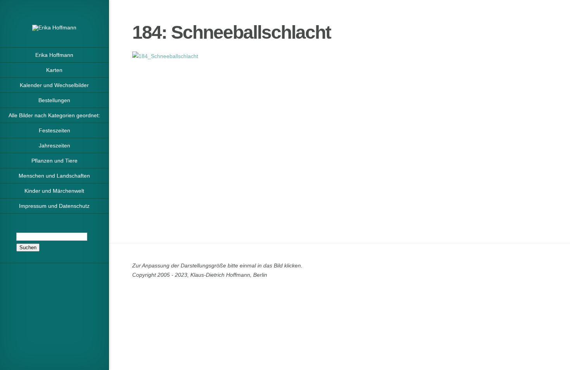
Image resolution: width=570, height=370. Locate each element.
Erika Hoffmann (54, 55)
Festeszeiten (54, 130)
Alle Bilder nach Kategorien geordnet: (54, 115)
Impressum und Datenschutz (54, 206)
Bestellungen (54, 100)
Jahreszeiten (54, 145)
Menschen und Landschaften (54, 176)
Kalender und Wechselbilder (54, 85)
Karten (54, 70)
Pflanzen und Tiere (54, 161)
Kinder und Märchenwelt (54, 191)
